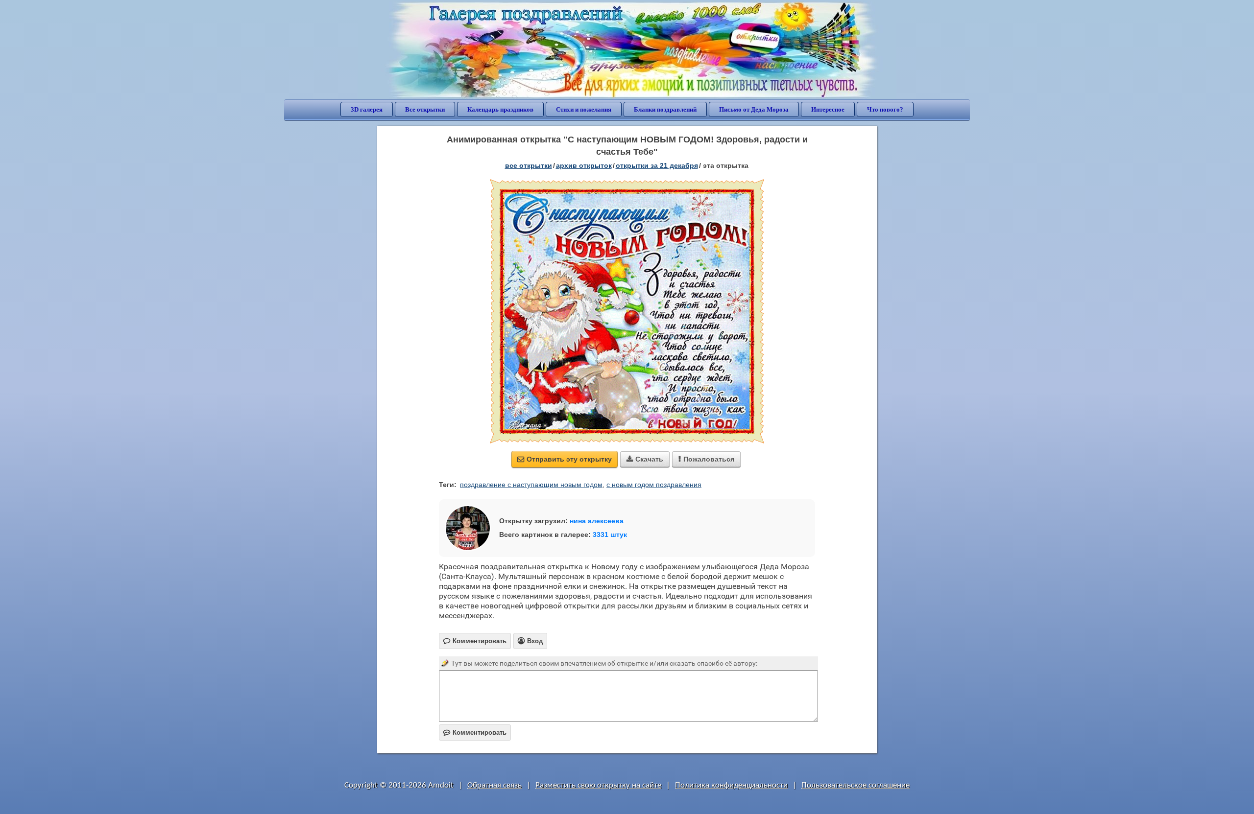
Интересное (827, 109)
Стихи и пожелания (583, 109)
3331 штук (610, 534)
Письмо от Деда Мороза (754, 109)
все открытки (528, 165)
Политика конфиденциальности (731, 785)
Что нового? (885, 109)
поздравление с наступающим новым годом (531, 484)
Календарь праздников (500, 109)
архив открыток (584, 165)
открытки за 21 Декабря (657, 165)
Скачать (645, 459)
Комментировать (474, 732)
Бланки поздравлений (665, 109)
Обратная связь (494, 785)
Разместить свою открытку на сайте (598, 785)
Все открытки (425, 109)
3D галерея (367, 109)
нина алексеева (597, 521)
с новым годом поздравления (653, 484)
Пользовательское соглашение (855, 785)
